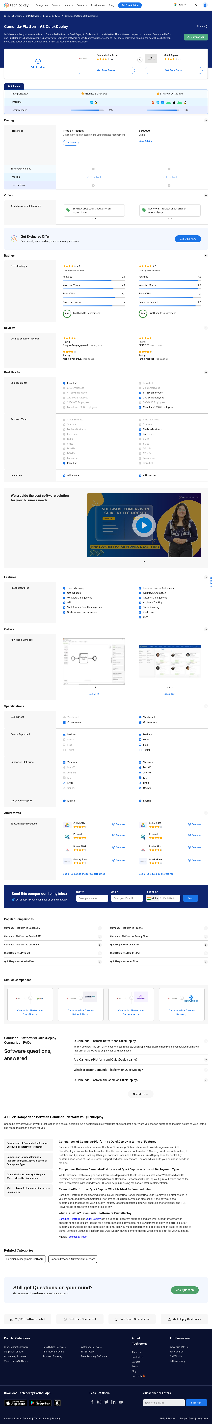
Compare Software (51, 16)
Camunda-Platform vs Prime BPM (81, 1012)
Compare (82, 5)
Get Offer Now (188, 238)
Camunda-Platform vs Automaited (131, 1012)
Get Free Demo (106, 70)
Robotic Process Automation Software (73, 1259)
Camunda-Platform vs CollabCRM (22, 928)
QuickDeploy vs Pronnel (17, 953)
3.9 (123, 277)
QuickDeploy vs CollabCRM (124, 944)
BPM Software (32, 16)
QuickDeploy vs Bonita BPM (125, 953)
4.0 (123, 285)
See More (139, 1094)
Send (190, 898)
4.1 (123, 293)
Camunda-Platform (107, 55)
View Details (145, 141)
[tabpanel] (94, 210)
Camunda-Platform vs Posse (182, 1012)
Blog (111, 5)
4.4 (199, 293)
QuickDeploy (171, 55)
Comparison (197, 37)
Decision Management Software (25, 1259)
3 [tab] (172, 686)
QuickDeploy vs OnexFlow (124, 961)
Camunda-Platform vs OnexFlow (21, 944)
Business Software (13, 16)
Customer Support (72, 302)
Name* (80, 891)
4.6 (199, 302)
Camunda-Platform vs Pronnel (126, 928)
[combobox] (152, 898)
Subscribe (196, 1402)
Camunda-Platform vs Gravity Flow (129, 936)
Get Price (71, 142)
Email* (114, 891)
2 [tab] (95, 218)
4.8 (199, 277)
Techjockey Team (77, 1236)
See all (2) (94, 694)
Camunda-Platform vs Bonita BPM (22, 936)
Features (67, 276)
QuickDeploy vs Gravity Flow (19, 961)
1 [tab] (93, 218)
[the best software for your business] (16, 6)
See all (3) (169, 694)
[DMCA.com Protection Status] (57, 1405)
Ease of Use (69, 293)
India (180, 4)
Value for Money (71, 285)
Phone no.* (152, 891)
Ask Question (98, 5)
